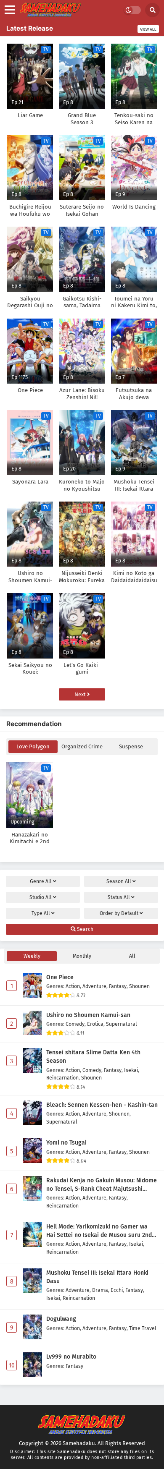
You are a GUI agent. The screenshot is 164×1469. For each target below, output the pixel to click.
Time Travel (142, 1328)
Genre (41, 881)
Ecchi (117, 1290)
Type (41, 913)
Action (73, 986)
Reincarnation (62, 1077)
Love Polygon (33, 746)
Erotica (95, 1024)
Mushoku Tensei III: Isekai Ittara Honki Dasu (97, 1277)
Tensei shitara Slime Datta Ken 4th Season (93, 1056)
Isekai (131, 1070)
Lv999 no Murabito (71, 1356)
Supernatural (121, 1024)
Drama (100, 1290)
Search (84, 929)
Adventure (94, 986)
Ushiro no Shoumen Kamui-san (88, 1015)
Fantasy (118, 986)
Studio (40, 897)
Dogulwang (61, 1319)
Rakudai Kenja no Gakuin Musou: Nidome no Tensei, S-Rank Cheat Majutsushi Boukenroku (101, 1185)
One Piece (60, 977)
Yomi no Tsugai (66, 1142)
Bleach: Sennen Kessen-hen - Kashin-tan (102, 1104)
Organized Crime (82, 746)
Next (80, 694)
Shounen (139, 986)
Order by (119, 913)
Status (119, 897)
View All (148, 29)
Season (118, 881)
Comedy (75, 1024)
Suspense (131, 746)
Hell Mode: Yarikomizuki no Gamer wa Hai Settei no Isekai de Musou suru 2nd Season (99, 1231)
